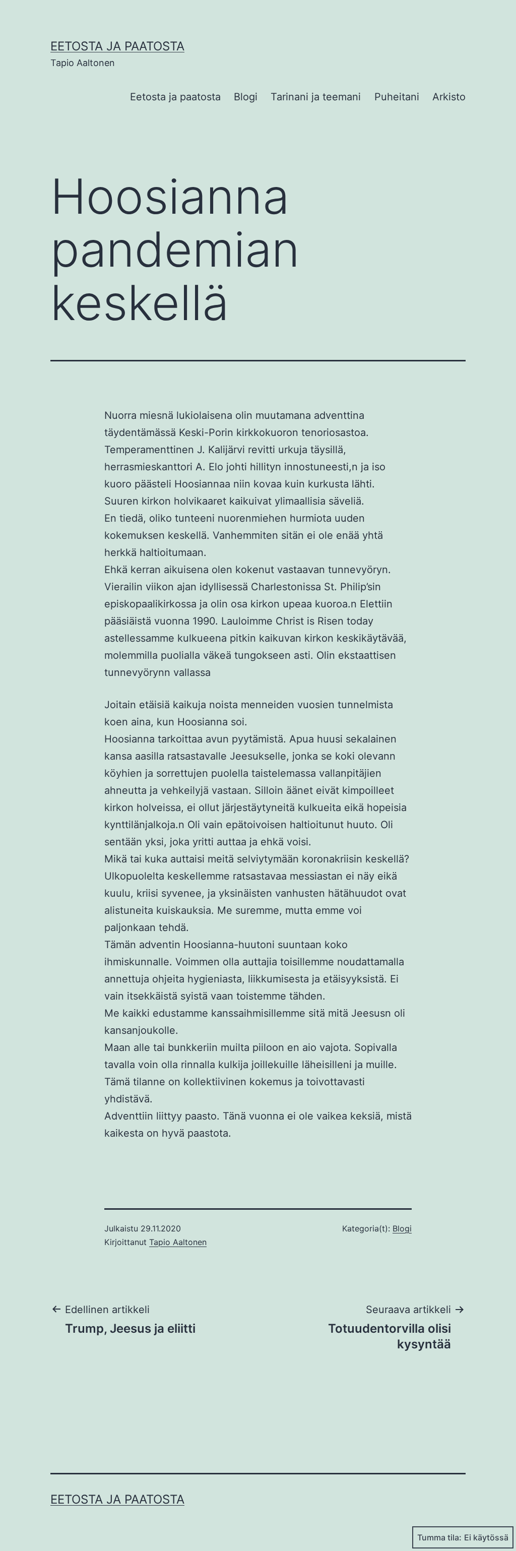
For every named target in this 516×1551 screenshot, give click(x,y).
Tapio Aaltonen (178, 1242)
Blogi (245, 97)
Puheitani (396, 97)
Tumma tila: (439, 1537)
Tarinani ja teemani (316, 97)
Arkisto (449, 97)
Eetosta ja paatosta (117, 46)
